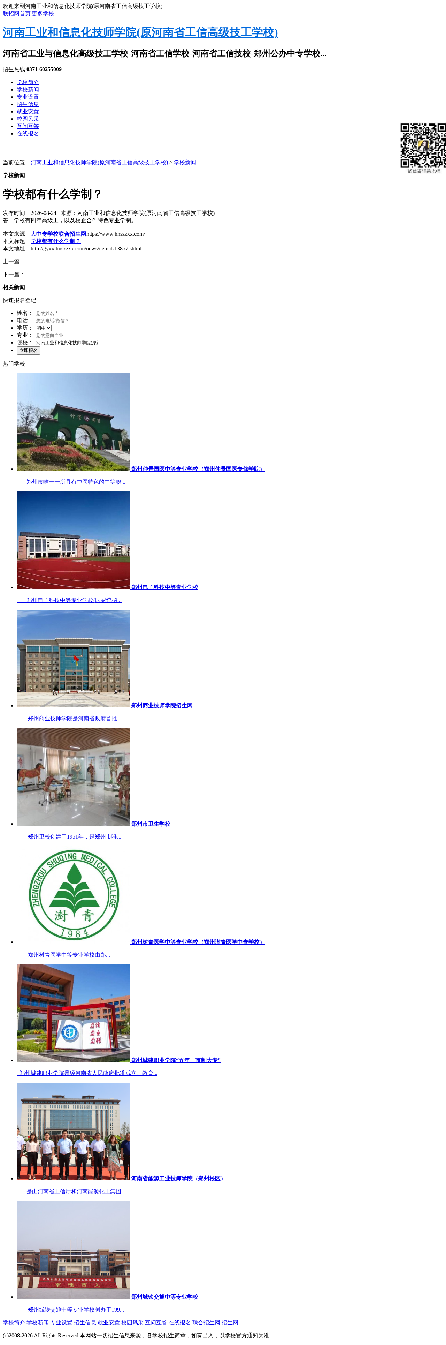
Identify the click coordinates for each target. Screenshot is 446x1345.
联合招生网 (206, 1322)
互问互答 (28, 126)
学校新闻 (28, 89)
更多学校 (43, 13)
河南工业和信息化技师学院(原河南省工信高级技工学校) (140, 32)
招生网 (230, 1322)
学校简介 (28, 82)
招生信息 (28, 104)
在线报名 (28, 133)
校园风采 (28, 119)
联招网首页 (17, 13)
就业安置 (28, 111)
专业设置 (28, 97)
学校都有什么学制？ (56, 241)
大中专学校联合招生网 (58, 234)
